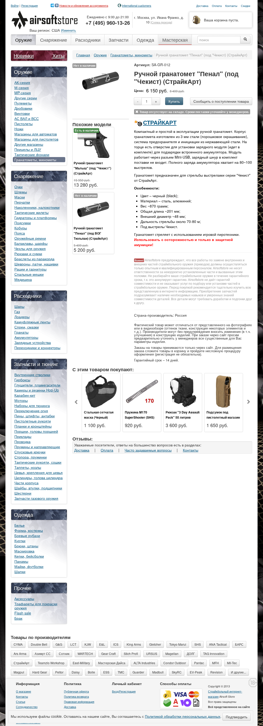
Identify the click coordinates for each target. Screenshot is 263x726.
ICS (115, 644)
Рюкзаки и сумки (28, 253)
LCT (73, 644)
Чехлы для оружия (30, 248)
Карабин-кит (24, 395)
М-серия (21, 87)
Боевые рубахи (27, 535)
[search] (245, 40)
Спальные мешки (29, 274)
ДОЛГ (191, 653)
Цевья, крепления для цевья (38, 472)
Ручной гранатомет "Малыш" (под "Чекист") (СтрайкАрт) (92, 168)
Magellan (172, 653)
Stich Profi (131, 653)
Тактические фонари (31, 154)
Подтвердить (236, 716)
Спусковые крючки (29, 451)
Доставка (81, 450)
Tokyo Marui (177, 644)
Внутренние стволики (32, 374)
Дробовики (23, 108)
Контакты (190, 450)
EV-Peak (196, 672)
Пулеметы (23, 103)
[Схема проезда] (161, 22)
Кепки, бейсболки (29, 556)
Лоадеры (22, 316)
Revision (216, 672)
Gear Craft (108, 653)
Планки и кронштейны (33, 426)
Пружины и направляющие (37, 446)
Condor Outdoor (174, 663)
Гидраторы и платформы (35, 217)
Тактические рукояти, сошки (37, 462)
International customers (136, 5)
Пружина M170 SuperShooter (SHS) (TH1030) (139, 417)
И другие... (238, 672)
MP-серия (22, 92)
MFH (215, 663)
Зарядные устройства (32, 342)
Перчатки (22, 202)
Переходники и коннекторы (37, 347)
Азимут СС (43, 653)
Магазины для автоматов (35, 133)
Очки (18, 186)
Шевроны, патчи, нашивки (36, 263)
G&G (58, 644)
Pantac (199, 663)
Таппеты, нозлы (27, 467)
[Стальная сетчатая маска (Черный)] (101, 390)
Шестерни (22, 493)
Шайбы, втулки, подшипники (38, 487)
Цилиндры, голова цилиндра (38, 477)
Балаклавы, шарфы (31, 243)
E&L (102, 644)
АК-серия (22, 82)
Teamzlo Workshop (51, 663)
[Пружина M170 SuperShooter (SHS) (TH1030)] (142, 390)
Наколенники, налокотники (37, 207)
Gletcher (155, 644)
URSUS (151, 653)
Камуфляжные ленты (32, 321)
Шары (19, 306)
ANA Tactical (218, 644)
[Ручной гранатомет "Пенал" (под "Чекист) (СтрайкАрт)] (100, 80)
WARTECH (85, 653)
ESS (106, 672)
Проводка (22, 441)
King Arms (134, 644)
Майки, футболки (28, 566)
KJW (87, 644)
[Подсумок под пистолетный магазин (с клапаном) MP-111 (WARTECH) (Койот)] (224, 390)
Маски (19, 197)
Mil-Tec (232, 663)
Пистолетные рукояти (32, 421)
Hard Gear (39, 672)
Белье (19, 525)
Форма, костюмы (28, 530)
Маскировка (24, 551)
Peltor (59, 672)
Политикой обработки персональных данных (182, 716)
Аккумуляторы (26, 337)
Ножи (18, 128)
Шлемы (20, 191)
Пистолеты (23, 123)
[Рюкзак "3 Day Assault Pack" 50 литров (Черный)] (183, 390)
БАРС (239, 644)
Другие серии (25, 97)
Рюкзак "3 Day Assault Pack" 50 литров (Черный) (183, 417)
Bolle (91, 672)
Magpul (19, 672)
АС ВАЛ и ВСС (26, 118)
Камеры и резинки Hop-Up (36, 390)
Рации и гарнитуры (30, 269)
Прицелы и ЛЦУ (27, 149)
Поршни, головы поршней (36, 431)
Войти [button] (14, 5)
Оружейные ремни (30, 238)
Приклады (22, 436)
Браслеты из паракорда (34, 258)
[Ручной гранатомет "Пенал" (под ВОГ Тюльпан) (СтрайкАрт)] (93, 208)
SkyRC (177, 672)
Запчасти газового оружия (36, 498)
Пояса (19, 233)
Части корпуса (26, 482)
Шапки (19, 571)
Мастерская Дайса (111, 663)
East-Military (81, 663)
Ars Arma (20, 653)
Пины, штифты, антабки (34, 415)
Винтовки (22, 113)
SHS (197, 644)
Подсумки (22, 222)
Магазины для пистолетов (36, 139)
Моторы (21, 400)
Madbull (158, 672)
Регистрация (29, 5)
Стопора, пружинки (30, 457)
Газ (17, 311)
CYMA (18, 644)
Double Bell (39, 644)
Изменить (68, 30)
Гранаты (21, 332)
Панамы (21, 561)
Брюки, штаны (26, 545)
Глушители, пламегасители (37, 384)
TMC (121, 672)
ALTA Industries (144, 663)
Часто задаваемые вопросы (148, 450)
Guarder (138, 672)
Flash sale (22, 613)
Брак (18, 618)
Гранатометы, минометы (35, 159)
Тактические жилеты (31, 212)
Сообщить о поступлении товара (221, 101)
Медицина (23, 279)
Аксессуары (24, 598)
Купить (174, 101)
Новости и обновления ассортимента (83, 5)
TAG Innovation (213, 653)
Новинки (24, 55)
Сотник (64, 653)
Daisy (76, 672)
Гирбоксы (22, 379)
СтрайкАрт (159, 122)
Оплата (107, 450)
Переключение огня (31, 410)
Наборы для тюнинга (32, 405)
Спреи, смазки (26, 327)
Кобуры (20, 227)
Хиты (58, 55)
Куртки (19, 540)
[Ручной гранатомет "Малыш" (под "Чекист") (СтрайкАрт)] (93, 143)
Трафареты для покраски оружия (35, 605)
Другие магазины (28, 144)
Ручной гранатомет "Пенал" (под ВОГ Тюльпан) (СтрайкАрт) (91, 233)
